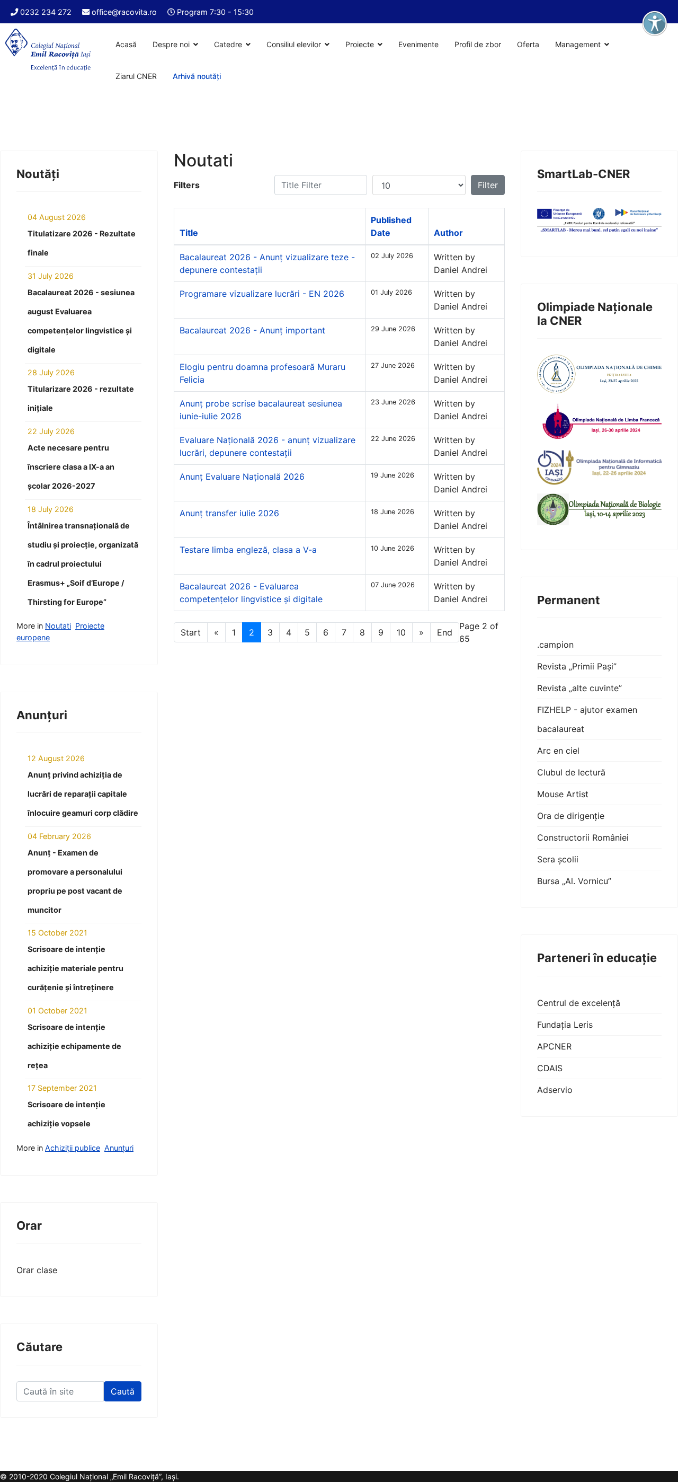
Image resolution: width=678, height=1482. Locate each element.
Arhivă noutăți (197, 76)
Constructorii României (583, 837)
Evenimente (418, 44)
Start (191, 632)
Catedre (228, 44)
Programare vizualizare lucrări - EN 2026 (262, 293)
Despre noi (171, 44)
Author (448, 232)
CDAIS (550, 1068)
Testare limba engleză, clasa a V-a (248, 549)
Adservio (555, 1089)
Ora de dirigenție (570, 815)
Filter (488, 185)
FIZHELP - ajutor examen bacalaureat (587, 719)
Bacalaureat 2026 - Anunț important (252, 330)
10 (401, 632)
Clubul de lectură (571, 772)
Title (189, 232)
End (444, 632)
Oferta (528, 44)
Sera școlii (557, 859)
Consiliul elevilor (293, 44)
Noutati (58, 625)
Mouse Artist (562, 794)
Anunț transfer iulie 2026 (229, 513)
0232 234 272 (46, 11)
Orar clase (36, 1270)
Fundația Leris (565, 1024)
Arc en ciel (558, 750)
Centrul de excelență (578, 1003)
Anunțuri (118, 1147)
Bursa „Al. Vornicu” (574, 881)
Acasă (126, 44)
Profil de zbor (477, 44)
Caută (123, 1391)
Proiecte (359, 44)
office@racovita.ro (124, 11)
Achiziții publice (72, 1147)
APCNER (554, 1046)
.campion (555, 644)
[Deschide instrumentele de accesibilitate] (654, 23)
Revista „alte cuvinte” (579, 688)
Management (578, 44)
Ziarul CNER (136, 76)
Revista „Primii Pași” (577, 666)
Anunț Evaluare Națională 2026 (242, 476)
